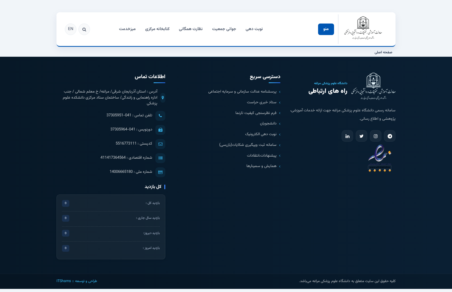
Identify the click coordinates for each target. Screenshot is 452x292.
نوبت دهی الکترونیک (260, 134)
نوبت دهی (254, 29)
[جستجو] (84, 29)
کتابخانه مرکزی (157, 29)
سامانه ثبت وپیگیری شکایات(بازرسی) (247, 145)
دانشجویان (268, 124)
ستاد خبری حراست (261, 102)
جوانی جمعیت (224, 29)
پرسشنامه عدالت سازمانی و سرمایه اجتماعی (242, 92)
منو (326, 29)
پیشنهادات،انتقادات (261, 156)
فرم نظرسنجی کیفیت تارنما (255, 113)
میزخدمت (127, 29)
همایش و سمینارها (261, 166)
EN (70, 29)
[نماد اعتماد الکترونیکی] (380, 157)
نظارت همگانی (191, 29)
